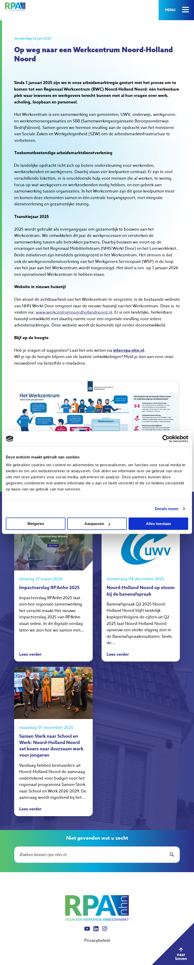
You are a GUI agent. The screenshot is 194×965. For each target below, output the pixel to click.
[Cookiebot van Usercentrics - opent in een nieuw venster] (166, 439)
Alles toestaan (158, 523)
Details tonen (166, 509)
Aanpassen (94, 523)
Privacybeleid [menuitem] (97, 941)
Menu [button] (170, 10)
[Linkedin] (96, 931)
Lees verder (30, 654)
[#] (172, 943)
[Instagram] (104, 931)
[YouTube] (87, 931)
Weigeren (35, 523)
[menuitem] (87, 931)
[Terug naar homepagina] (15, 7)
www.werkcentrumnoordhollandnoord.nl (74, 312)
